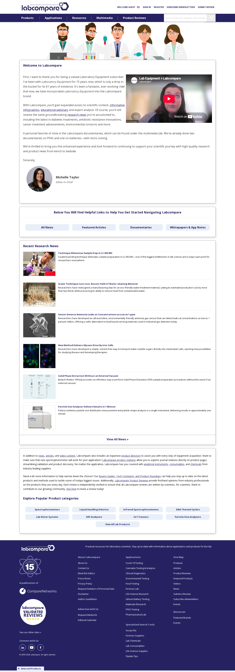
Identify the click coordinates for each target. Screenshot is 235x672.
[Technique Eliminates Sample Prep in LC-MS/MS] (39, 275)
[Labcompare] (45, 6)
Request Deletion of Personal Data (96, 588)
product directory (131, 455)
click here (71, 489)
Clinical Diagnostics (136, 573)
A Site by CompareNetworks (45, 591)
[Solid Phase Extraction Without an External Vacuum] (39, 398)
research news (76, 115)
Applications (53, 18)
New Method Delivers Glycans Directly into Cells (85, 345)
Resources (79, 18)
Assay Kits (131, 630)
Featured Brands (182, 617)
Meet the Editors (86, 573)
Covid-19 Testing (134, 563)
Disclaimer (83, 593)
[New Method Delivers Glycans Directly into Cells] (39, 367)
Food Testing (132, 583)
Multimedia (105, 18)
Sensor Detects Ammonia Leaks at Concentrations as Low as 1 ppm (96, 314)
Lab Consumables (135, 645)
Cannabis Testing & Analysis (140, 568)
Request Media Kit (87, 614)
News (176, 588)
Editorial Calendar (87, 620)
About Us (82, 563)
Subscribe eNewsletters (181, 7)
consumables (176, 464)
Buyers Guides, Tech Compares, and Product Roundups (130, 476)
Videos (177, 583)
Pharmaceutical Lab (136, 614)
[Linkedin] (23, 647)
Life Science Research (137, 593)
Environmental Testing (137, 578)
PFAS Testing (132, 609)
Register (159, 7)
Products (27, 18)
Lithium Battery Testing (137, 599)
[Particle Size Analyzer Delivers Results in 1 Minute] (39, 428)
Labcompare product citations (119, 460)
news (41, 455)
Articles (177, 568)
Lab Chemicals (133, 640)
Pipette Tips (132, 656)
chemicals (195, 464)
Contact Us (83, 568)
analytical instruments (156, 464)
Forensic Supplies (135, 635)
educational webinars (54, 110)
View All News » (118, 439)
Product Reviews (134, 18)
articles (50, 455)
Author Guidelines (87, 599)
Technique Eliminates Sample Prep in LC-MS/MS (85, 253)
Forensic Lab (132, 588)
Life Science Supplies (137, 651)
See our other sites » (30, 632)
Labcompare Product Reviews (131, 480)
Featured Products (183, 578)
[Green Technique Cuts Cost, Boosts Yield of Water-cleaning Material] (39, 306)
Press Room (84, 578)
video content (67, 455)
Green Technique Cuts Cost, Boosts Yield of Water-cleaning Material (98, 283)
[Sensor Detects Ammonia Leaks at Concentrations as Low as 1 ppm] (39, 336)
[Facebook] (41, 647)
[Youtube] (32, 647)
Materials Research (136, 604)
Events (176, 604)
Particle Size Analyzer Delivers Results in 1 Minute (86, 406)
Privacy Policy (85, 583)
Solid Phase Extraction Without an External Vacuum (88, 375)
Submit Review (206, 7)
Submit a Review (182, 593)
